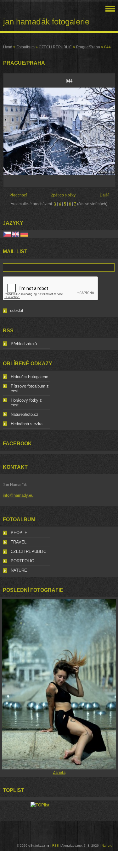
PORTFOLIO (22, 561)
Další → (106, 195)
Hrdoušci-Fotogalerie (29, 376)
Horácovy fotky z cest (26, 402)
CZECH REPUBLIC (55, 47)
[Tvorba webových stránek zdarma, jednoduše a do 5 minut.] (48, 845)
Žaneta (59, 772)
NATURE (19, 570)
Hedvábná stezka (26, 423)
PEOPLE (19, 532)
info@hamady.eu (18, 495)
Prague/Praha (88, 47)
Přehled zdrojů (24, 343)
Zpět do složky (63, 195)
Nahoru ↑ (108, 845)
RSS (55, 845)
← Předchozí (16, 195)
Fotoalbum (25, 47)
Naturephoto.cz (24, 414)
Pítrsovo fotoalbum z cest (30, 388)
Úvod (7, 47)
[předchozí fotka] (14, 131)
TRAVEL (18, 542)
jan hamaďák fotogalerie (46, 21)
